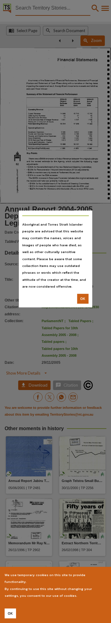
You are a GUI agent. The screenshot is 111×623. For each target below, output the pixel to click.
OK (82, 298)
